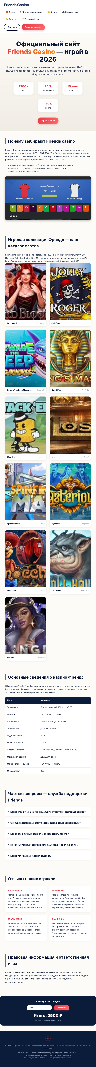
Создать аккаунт (33, 27)
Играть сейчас (48, 120)
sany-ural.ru (66, 1055)
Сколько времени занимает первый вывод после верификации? (45, 822)
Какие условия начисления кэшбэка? (30, 855)
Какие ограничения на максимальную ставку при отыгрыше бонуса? (48, 811)
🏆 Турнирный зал (30, 19)
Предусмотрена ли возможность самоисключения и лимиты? (44, 844)
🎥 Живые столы (70, 12)
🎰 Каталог (11, 19)
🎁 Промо (10, 12)
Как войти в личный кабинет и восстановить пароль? (39, 833)
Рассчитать (61, 1008)
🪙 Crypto (52, 12)
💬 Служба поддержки (31, 12)
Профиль (12, 27)
